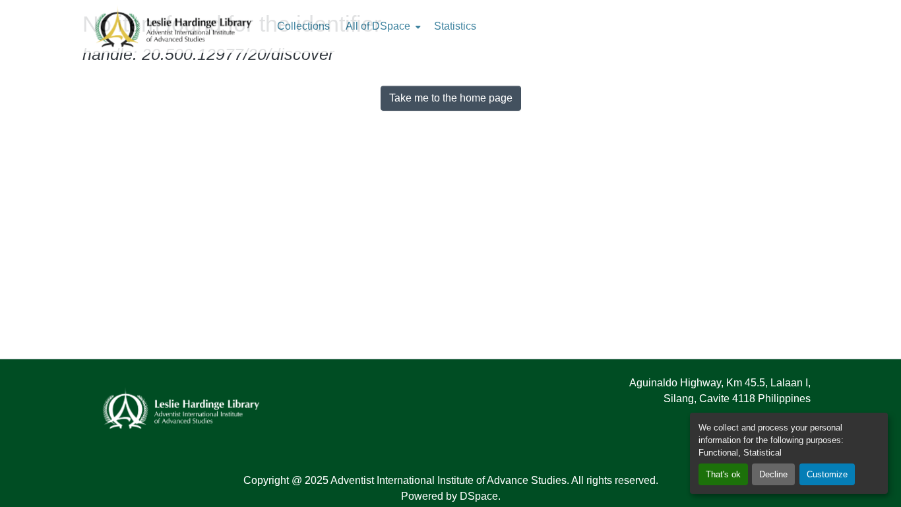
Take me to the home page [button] (451, 98)
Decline (773, 474)
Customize (827, 474)
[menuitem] (382, 26)
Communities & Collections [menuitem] (303, 26)
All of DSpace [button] (378, 26)
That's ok (723, 474)
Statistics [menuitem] (455, 26)
